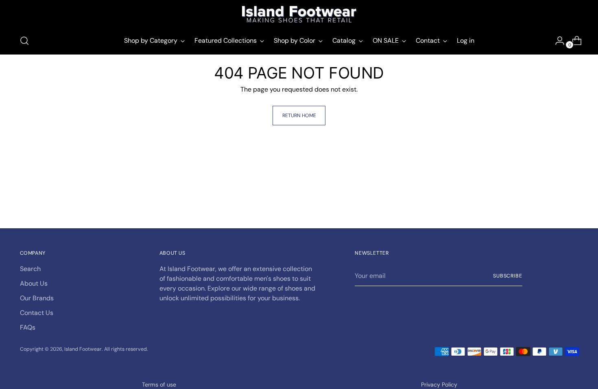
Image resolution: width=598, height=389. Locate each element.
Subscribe (507, 276)
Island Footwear (83, 349)
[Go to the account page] (556, 41)
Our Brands (37, 298)
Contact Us (36, 312)
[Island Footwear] (299, 14)
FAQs (27, 327)
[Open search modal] (24, 41)
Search (30, 268)
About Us (34, 283)
